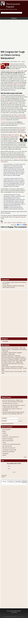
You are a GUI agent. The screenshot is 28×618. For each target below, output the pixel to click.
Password (4, 420)
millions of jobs (17, 115)
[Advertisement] (14, 34)
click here (11, 217)
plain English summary (16, 83)
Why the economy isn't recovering (9, 348)
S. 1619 (24, 71)
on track (22, 127)
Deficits (4, 455)
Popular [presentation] (4, 481)
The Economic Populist (13, 5)
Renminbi (5, 132)
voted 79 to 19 (13, 71)
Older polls (4, 475)
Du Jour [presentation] (11, 481)
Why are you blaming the (9, 451)
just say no (16, 151)
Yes (9, 466)
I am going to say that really (9, 449)
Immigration (5, 453)
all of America (22, 116)
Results (3, 476)
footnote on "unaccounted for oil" (11, 437)
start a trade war (10, 101)
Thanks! (4, 433)
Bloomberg (21, 192)
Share (20, 224)
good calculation (7, 429)
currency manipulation (17, 222)
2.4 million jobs (4, 122)
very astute (5, 435)
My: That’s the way (7, 446)
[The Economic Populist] (3, 5)
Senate (9, 222)
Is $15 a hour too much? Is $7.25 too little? (11, 371)
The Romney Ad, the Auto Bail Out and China (12, 363)
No (9, 468)
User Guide (5, 341)
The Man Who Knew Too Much (10, 403)
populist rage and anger (20, 157)
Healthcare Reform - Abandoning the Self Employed (13, 349)
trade (2, 222)
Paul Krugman (4, 161)
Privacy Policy (14, 612)
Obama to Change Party (7, 355)
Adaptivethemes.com (19, 616)
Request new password (7, 423)
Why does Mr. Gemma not (9, 448)
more (25, 457)
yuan (24, 222)
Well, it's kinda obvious (8, 440)
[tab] (4, 481)
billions (21, 123)
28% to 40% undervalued (20, 132)
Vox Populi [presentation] (18, 481)
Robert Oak (9, 61)
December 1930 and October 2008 (9, 360)
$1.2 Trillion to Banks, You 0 (8, 362)
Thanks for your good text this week (11, 444)
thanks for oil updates (8, 438)
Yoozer (4, 442)
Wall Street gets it (21, 129)
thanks (4, 431)
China (5, 222)
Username (4, 418)
